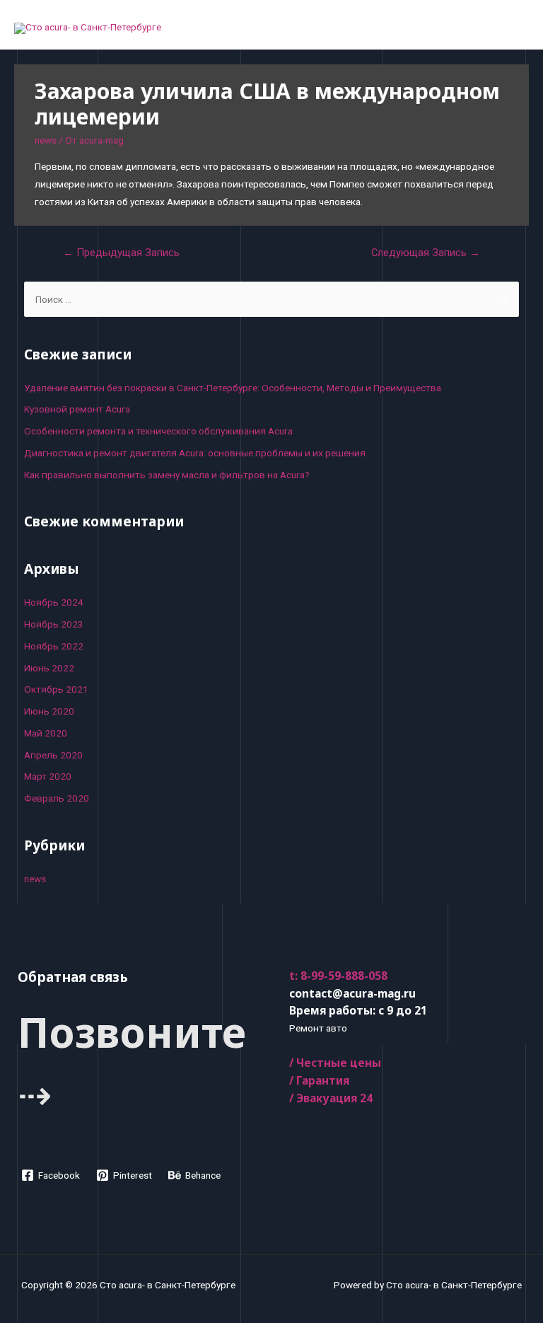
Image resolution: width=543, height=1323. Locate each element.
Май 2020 (45, 733)
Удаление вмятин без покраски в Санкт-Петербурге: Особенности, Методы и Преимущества (232, 387)
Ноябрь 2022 (53, 646)
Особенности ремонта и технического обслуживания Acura (158, 431)
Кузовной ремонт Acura (77, 409)
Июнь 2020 (49, 711)
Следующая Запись (425, 252)
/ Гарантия (319, 1080)
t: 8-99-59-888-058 (338, 975)
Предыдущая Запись (121, 252)
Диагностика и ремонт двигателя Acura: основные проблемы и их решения (195, 452)
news (46, 140)
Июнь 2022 (49, 668)
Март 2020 (47, 776)
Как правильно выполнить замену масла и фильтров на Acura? (167, 474)
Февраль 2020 (56, 798)
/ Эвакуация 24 (331, 1098)
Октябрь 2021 (56, 689)
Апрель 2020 (53, 755)
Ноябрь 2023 (53, 624)
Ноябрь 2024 (53, 602)
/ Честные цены (335, 1062)
